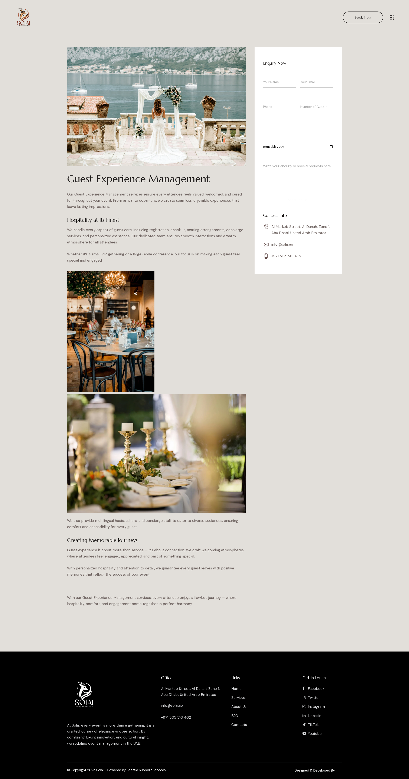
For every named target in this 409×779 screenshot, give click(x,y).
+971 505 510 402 (286, 256)
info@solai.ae (282, 244)
